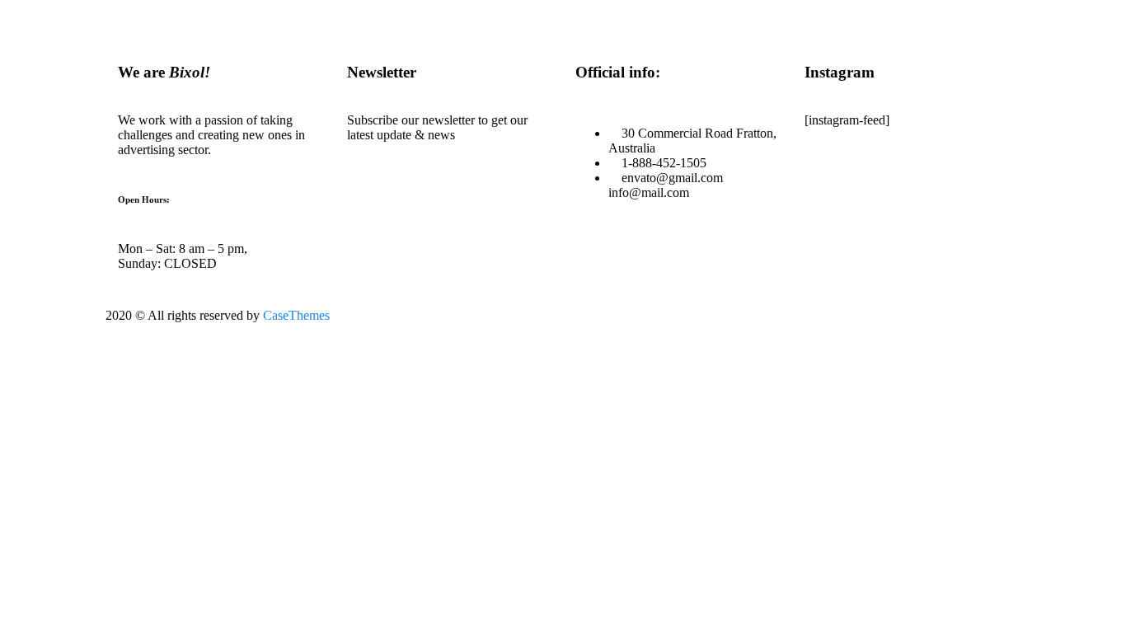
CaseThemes (296, 315)
